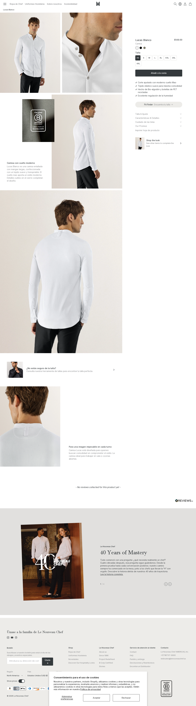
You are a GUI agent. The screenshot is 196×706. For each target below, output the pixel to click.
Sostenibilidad (70, 4)
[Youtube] (12, 637)
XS (138, 58)
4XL (138, 63)
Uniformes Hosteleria (34, 4)
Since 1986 (103, 655)
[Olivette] (144, 48)
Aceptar (96, 698)
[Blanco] (137, 48)
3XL (173, 58)
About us (103, 652)
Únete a (47, 661)
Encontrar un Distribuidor (140, 666)
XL (161, 58)
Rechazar (126, 698)
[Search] (175, 4)
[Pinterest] (16, 637)
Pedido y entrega (137, 659)
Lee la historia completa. (111, 574)
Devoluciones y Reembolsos (142, 663)
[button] (4, 4)
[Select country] (180, 4)
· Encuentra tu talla (157, 104)
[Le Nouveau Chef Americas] (98, 6)
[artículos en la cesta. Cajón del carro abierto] (190, 4)
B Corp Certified (106, 663)
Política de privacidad (90, 689)
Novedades (73, 659)
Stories (102, 666)
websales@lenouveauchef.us (173, 659)
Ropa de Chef (16, 4)
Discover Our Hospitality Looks (81, 663)
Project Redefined (107, 659)
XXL (167, 58)
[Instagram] (8, 637)
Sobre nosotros (54, 4)
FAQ (131, 655)
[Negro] (140, 48)
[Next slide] (170, 584)
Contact (133, 652)
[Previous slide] (166, 584)
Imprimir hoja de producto (147, 130)
